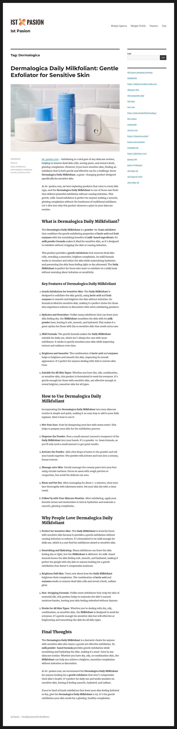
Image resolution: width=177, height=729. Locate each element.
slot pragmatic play (135, 96)
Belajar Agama (119, 26)
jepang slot (132, 159)
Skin (29, 172)
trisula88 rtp (132, 148)
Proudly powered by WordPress (35, 717)
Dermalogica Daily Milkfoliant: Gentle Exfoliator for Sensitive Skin (64, 71)
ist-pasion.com (50, 159)
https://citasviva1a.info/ (138, 136)
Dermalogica (17, 169)
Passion (154, 26)
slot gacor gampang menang (140, 72)
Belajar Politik (138, 26)
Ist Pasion (20, 31)
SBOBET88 (132, 78)
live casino (132, 119)
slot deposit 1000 (134, 177)
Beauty (14, 163)
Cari (129, 54)
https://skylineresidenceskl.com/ (142, 84)
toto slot (131, 107)
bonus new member (136, 142)
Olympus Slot (133, 90)
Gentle (14, 172)
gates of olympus (134, 165)
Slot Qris (131, 101)
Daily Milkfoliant (18, 167)
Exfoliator (27, 169)
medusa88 (131, 125)
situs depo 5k (133, 183)
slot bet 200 (132, 130)
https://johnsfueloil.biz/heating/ (141, 113)
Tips (164, 26)
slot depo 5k (132, 171)
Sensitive (22, 172)
